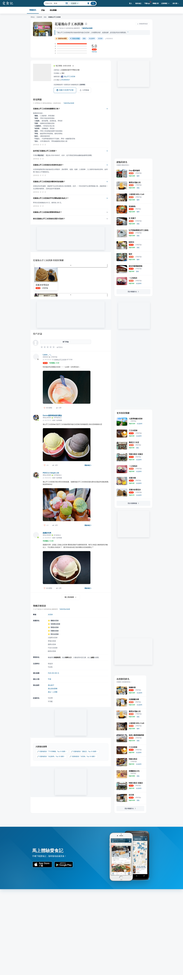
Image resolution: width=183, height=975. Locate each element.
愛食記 (33, 17)
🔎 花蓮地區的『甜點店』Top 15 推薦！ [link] (84, 751)
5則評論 (94, 51)
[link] (138, 176)
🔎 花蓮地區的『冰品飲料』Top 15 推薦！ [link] (51, 756)
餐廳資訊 (32, 10)
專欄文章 (156, 3)
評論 (43, 10)
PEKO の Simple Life (51, 473)
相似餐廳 (53, 10)
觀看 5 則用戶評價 (66, 90)
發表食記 (138, 3)
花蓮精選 (39, 17)
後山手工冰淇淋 (69, 76)
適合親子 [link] (51, 685)
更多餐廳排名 (132, 291)
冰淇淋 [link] (100, 38)
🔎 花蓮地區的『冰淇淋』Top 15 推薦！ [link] (83, 756)
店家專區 (164, 3)
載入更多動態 (69, 597)
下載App (147, 3)
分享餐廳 (85, 90)
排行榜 (175, 3)
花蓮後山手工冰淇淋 (69, 23)
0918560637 (65, 80)
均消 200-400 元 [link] (53, 673)
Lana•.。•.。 (47, 355)
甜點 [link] (84, 38)
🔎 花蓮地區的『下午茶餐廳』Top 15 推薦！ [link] (52, 751)
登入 (130, 3)
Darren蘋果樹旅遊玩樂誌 (52, 415)
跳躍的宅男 (47, 533)
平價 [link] (49, 679)
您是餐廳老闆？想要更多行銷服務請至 (69, 84)
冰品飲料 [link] (92, 38)
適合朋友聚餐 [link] (52, 688)
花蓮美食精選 (62, 38)
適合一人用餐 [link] (52, 692)
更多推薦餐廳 (132, 503)
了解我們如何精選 (86, 28)
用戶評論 (37, 333)
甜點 (45, 17)
